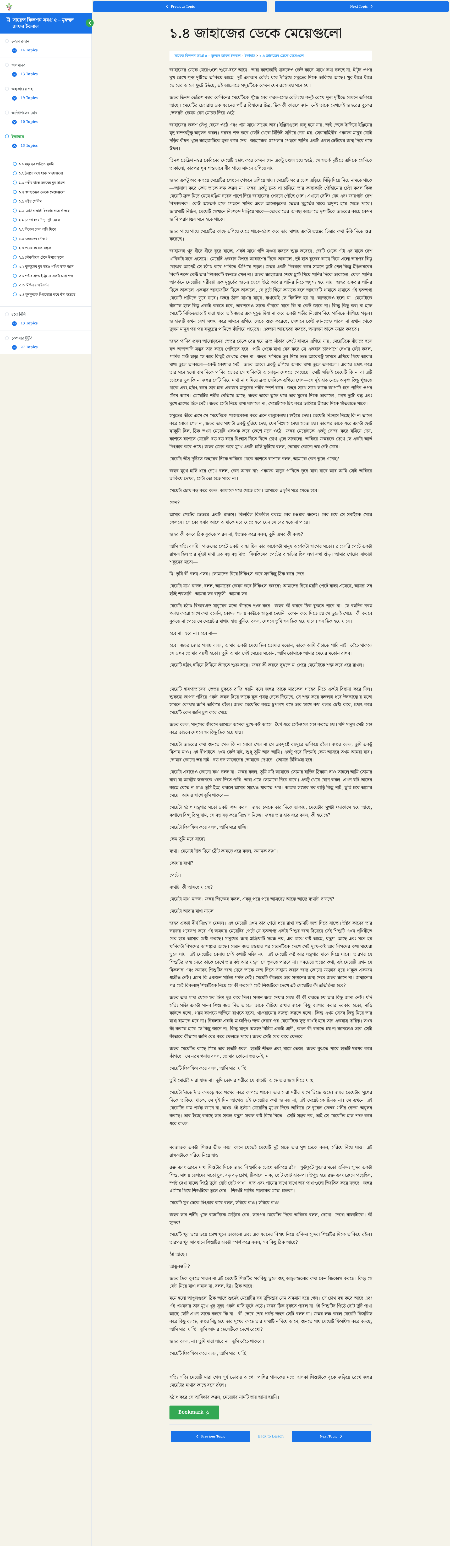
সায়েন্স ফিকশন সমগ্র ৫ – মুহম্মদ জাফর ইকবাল (43, 23)
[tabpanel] (270, 742)
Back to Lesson (271, 1436)
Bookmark (190, 1412)
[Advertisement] (270, 1485)
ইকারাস (250, 56)
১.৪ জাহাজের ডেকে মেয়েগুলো (281, 56)
